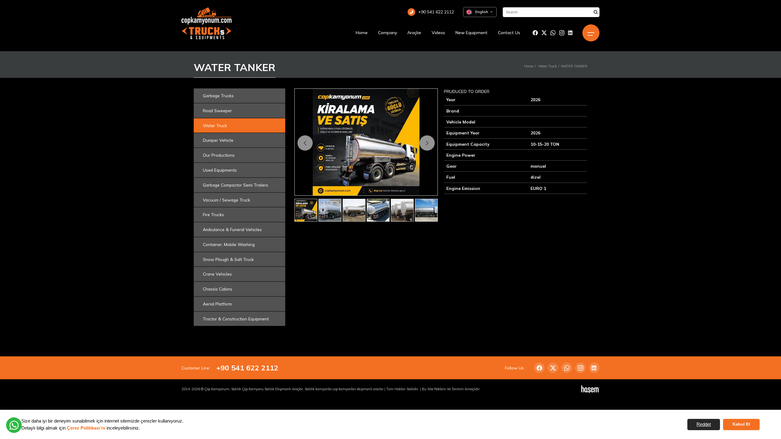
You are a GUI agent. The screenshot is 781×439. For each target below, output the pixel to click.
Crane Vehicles (217, 274)
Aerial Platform (217, 303)
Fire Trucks (213, 214)
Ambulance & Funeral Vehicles (232, 229)
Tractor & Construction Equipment (236, 318)
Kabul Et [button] (741, 424)
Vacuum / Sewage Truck (226, 199)
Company (387, 32)
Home (362, 32)
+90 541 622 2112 (247, 367)
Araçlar (414, 32)
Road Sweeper (217, 110)
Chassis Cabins (217, 288)
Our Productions (219, 155)
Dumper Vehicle (218, 140)
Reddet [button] (703, 424)
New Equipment (471, 32)
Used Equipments (220, 170)
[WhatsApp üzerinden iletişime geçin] (14, 425)
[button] (427, 143)
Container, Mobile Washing (229, 244)
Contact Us (509, 32)
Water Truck (547, 66)
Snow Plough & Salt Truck (228, 259)
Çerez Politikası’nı (86, 427)
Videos (438, 32)
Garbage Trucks (218, 95)
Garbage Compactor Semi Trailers (235, 184)
